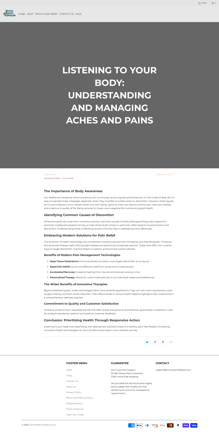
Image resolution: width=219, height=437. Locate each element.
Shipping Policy (74, 403)
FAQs (69, 375)
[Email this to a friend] (171, 342)
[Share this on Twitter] (147, 342)
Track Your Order (75, 414)
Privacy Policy (73, 392)
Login (203, 3)
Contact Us (72, 381)
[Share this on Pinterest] (163, 342)
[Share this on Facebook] (155, 342)
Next (170, 175)
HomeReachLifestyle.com (42, 424)
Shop (69, 370)
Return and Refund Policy (79, 397)
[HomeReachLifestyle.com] (9, 14)
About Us (71, 386)
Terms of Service (75, 409)
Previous (161, 175)
